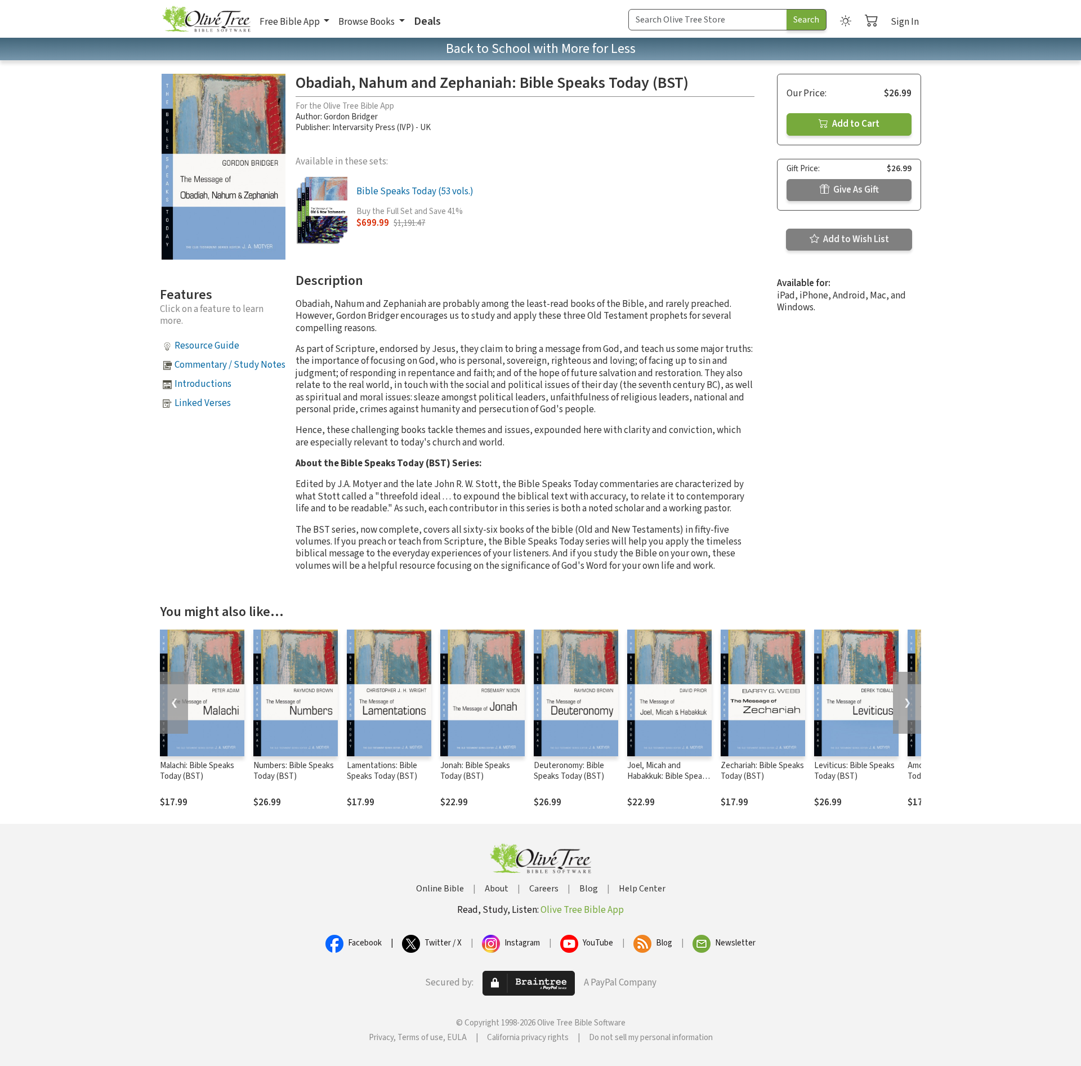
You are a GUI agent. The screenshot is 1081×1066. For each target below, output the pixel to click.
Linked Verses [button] (203, 403)
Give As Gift (855, 190)
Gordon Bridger (351, 117)
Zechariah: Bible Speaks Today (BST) (762, 771)
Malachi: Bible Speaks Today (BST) (197, 771)
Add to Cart (854, 124)
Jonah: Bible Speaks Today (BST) (475, 771)
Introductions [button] (203, 384)
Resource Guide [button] (207, 346)
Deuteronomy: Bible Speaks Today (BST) (569, 771)
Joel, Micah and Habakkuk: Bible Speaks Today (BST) (668, 776)
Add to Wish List (855, 239)
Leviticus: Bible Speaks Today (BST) (854, 771)
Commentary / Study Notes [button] (230, 365)
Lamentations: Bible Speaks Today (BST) (382, 771)
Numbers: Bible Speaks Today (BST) (293, 771)
